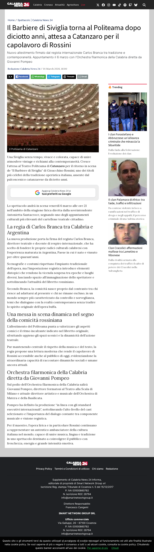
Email (84, 76)
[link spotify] (125, 4)
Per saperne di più (97, 547)
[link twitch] (130, 4)
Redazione (112, 468)
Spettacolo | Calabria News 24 (35, 20)
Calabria (37, 4)
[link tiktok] (119, 4)
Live (83, 4)
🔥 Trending (115, 87)
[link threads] (136, 4)
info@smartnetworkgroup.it (77, 497)
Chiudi (115, 547)
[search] (144, 4)
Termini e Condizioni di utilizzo (72, 468)
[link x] (98, 4)
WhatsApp (39, 76)
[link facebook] (103, 4)
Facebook (23, 76)
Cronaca (48, 4)
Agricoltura (73, 4)
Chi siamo (97, 468)
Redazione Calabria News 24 (24, 68)
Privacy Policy (44, 468)
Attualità (60, 4)
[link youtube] (114, 4)
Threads (70, 76)
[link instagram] (108, 4)
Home (11, 20)
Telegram (55, 76)
